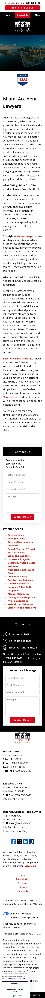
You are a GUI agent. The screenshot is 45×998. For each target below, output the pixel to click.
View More (30, 866)
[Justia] (31, 841)
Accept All (15, 984)
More (37, 15)
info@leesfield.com (13, 799)
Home (7, 15)
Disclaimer (22, 883)
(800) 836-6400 (23, 770)
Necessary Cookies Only (15, 990)
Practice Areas (13, 529)
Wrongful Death (16, 538)
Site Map (22, 887)
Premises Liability (17, 576)
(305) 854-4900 (20, 763)
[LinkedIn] (25, 841)
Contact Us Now (22, 516)
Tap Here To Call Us (22, 7)
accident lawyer (24, 236)
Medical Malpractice (18, 593)
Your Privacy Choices (20, 913)
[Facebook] (13, 841)
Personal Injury (16, 535)
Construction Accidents (20, 580)
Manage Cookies (30, 917)
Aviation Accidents (18, 600)
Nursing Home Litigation (21, 597)
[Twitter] (19, 841)
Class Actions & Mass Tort (22, 607)
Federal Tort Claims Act (20, 604)
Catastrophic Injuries (19, 559)
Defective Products (18, 583)
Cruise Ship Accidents (19, 555)
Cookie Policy (12, 917)
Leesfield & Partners (15, 358)
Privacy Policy (22, 879)
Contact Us (22, 15)
